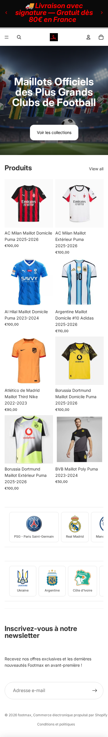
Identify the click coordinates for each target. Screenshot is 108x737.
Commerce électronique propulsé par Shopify (70, 715)
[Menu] (6, 37)
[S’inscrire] (95, 691)
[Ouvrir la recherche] (19, 37)
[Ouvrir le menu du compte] (88, 37)
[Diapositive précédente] (6, 12)
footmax (24, 715)
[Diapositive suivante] (101, 12)
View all (96, 168)
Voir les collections (54, 132)
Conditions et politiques (56, 724)
